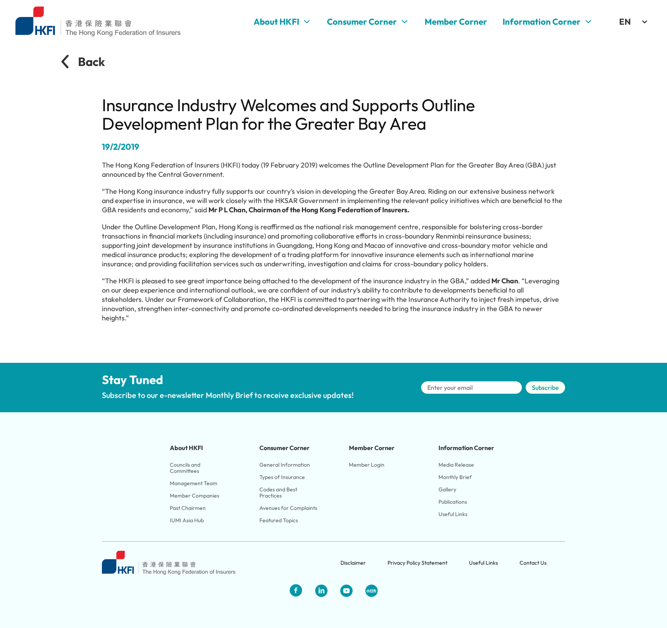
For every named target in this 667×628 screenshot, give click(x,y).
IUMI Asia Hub (187, 520)
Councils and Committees (185, 467)
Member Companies (195, 495)
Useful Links (452, 514)
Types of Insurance (282, 477)
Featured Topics (278, 520)
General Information (284, 464)
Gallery (447, 489)
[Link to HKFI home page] (98, 22)
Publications (452, 501)
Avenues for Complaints (288, 507)
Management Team (193, 483)
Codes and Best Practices (278, 492)
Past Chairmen (188, 507)
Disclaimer (353, 562)
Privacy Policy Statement (417, 562)
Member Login (366, 464)
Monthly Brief (455, 477)
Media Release (456, 464)
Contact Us (533, 562)
